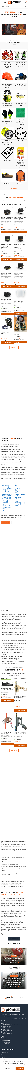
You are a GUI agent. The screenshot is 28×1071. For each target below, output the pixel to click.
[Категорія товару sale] (7, 154)
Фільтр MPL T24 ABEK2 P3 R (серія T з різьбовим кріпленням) (20, 273)
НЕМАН (21, 997)
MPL (2, 224)
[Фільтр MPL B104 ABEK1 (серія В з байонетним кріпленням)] (7, 266)
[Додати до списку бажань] (12, 208)
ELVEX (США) (5, 490)
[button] (1, 30)
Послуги (14, 955)
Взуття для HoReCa (5, 692)
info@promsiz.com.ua (8, 1037)
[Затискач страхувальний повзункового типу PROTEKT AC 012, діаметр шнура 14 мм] (20, 688)
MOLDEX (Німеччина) (7, 498)
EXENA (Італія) (5, 491)
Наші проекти (14, 976)
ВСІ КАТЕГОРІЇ (14, 188)
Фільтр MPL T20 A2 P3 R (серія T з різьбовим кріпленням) (19, 246)
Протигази (16, 334)
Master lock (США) (6, 495)
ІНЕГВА (17, 498)
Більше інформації (9, 1068)
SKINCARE (17, 487)
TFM (16, 492)
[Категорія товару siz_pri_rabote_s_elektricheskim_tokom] (20, 117)
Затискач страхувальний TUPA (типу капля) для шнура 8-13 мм (6, 732)
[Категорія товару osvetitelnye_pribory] (7, 136)
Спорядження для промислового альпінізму (19, 702)
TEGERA (17, 491)
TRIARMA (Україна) (20, 494)
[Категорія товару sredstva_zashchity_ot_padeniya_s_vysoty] (20, 58)
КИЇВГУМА (18, 500)
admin (12, 962)
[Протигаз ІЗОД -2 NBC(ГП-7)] (7, 323)
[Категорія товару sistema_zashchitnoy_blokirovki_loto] (20, 158)
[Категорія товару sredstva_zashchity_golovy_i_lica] (7, 79)
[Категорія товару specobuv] (7, 177)
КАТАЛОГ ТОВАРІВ (14, 938)
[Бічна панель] (2, 323)
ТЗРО (16, 505)
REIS (3, 504)
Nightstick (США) (6, 500)
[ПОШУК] (25, 6)
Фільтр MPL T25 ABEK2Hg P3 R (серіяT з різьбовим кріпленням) (6, 246)
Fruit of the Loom (6, 492)
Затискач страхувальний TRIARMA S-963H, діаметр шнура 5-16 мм (20, 734)
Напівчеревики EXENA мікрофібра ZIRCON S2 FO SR (7, 690)
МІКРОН (17, 501)
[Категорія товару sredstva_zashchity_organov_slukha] (7, 98)
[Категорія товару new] (20, 135)
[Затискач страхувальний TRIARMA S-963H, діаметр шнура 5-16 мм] (20, 722)
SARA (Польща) (6, 505)
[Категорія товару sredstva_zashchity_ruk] (7, 116)
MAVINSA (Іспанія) (6, 497)
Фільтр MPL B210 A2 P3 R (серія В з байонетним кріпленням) (6, 301)
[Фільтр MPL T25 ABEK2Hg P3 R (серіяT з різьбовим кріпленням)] (7, 238)
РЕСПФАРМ (18, 504)
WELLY (16, 495)
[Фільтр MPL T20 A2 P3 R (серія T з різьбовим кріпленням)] (20, 238)
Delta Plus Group (6, 485)
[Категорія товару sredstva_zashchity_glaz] (20, 98)
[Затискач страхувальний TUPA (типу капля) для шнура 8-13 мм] (7, 721)
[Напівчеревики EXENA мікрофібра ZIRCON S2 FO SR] (7, 684)
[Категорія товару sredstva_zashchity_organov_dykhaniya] (20, 78)
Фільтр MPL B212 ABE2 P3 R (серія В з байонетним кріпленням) (7, 218)
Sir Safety (17, 485)
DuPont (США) (5, 487)
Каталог (3, 1054)
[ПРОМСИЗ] (8, 997)
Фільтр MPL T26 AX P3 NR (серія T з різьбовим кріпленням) (20, 218)
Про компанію (4, 1052)
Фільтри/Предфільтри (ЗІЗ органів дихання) (6, 222)
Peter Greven (5, 501)
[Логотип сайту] (14, 2)
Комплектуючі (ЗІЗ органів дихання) (20, 303)
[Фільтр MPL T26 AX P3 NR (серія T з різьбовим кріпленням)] (20, 211)
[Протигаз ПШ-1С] (20, 323)
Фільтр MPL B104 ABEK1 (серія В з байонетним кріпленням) (6, 273)
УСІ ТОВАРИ (14, 347)
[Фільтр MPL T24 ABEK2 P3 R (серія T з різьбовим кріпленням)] (20, 266)
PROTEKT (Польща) (7, 503)
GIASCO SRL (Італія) (7, 494)
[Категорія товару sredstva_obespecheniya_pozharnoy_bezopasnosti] (7, 59)
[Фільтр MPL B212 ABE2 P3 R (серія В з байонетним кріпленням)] (7, 211)
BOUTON (4, 484)
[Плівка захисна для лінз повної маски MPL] (20, 294)
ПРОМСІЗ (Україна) (20, 503)
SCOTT (3, 510)
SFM (16, 484)
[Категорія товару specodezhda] (20, 177)
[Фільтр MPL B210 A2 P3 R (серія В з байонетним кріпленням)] (7, 293)
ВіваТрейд (18, 497)
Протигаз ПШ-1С (18, 333)
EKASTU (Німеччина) (7, 488)
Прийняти (20, 1068)
